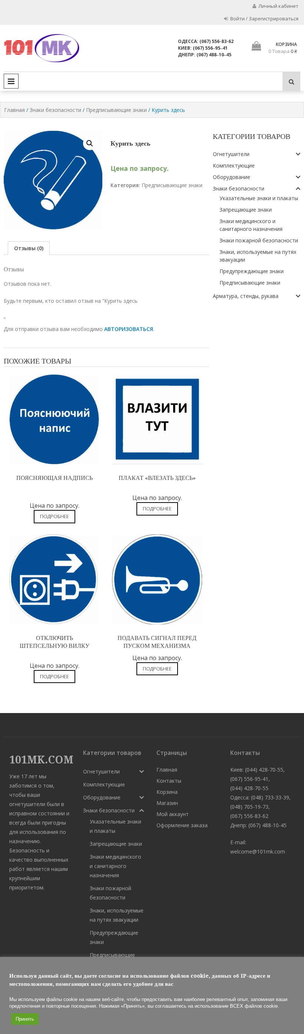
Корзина (167, 791)
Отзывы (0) (28, 248)
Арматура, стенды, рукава (245, 295)
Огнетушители (231, 154)
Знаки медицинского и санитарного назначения (115, 866)
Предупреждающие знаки (251, 271)
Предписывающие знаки (116, 109)
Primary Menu (11, 81)
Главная (14, 109)
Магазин (167, 802)
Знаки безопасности (55, 109)
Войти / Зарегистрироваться (263, 18)
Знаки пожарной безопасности (258, 240)
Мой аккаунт (172, 814)
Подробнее (54, 516)
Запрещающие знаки (245, 209)
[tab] (29, 248)
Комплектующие (234, 165)
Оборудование (231, 176)
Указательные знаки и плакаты (258, 198)
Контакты (168, 780)
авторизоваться (128, 328)
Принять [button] (25, 1019)
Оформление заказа (182, 825)
